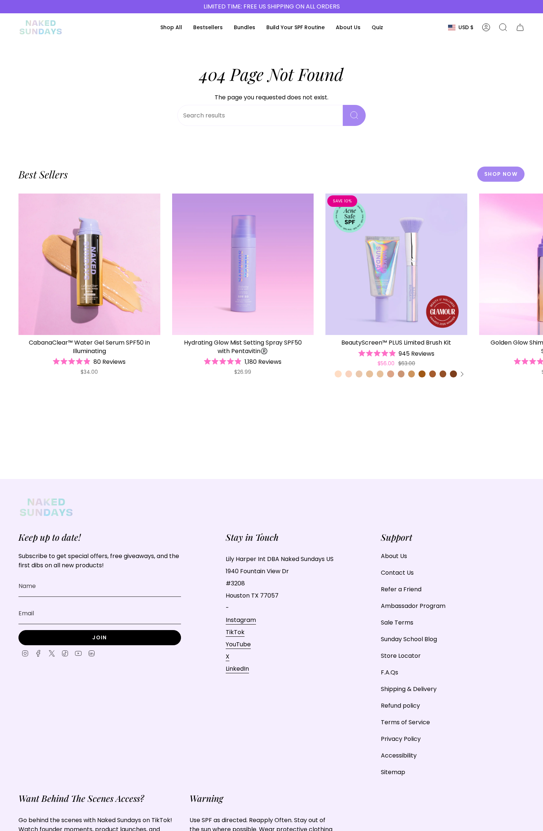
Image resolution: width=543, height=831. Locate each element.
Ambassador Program (413, 606)
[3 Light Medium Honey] (380, 373)
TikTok (235, 632)
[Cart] (520, 27)
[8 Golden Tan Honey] (443, 373)
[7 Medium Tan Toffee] (432, 373)
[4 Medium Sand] (401, 373)
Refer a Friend (401, 589)
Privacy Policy (401, 739)
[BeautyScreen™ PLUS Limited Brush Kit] (396, 264)
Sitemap (393, 772)
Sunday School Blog (409, 639)
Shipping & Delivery (409, 689)
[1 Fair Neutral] (338, 373)
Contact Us (397, 572)
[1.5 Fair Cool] (348, 373)
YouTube (238, 644)
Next (532, 264)
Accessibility (399, 755)
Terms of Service (405, 722)
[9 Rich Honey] (453, 373)
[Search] (354, 115)
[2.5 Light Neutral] (369, 373)
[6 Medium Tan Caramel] (422, 373)
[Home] (40, 27)
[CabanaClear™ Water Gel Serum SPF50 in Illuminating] (89, 264)
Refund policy (400, 705)
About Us (394, 556)
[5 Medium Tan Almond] (411, 373)
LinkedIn (237, 668)
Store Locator (401, 656)
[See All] (462, 374)
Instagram (241, 620)
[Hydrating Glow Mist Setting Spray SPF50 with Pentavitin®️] (243, 264)
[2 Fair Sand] (359, 373)
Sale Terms (397, 622)
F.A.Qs (389, 672)
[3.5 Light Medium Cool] (390, 373)
